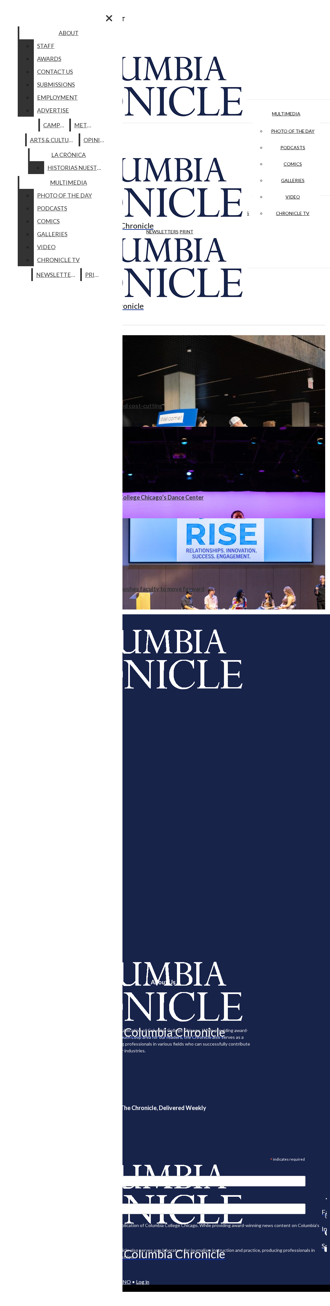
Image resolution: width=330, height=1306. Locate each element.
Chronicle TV (292, 213)
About (69, 32)
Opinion (96, 139)
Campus (55, 125)
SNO (125, 1282)
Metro (84, 125)
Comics (293, 164)
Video (293, 197)
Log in (142, 1282)
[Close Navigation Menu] (109, 18)
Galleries (293, 180)
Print (186, 231)
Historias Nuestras (77, 167)
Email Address (26, 1171)
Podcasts (292, 147)
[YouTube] (324, 1249)
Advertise (53, 110)
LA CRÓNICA (68, 154)
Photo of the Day (293, 131)
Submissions (56, 84)
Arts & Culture (53, 139)
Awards (49, 58)
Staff (45, 45)
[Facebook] (324, 1198)
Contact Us (55, 71)
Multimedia (286, 113)
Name (17, 1199)
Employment (57, 97)
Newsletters (162, 231)
